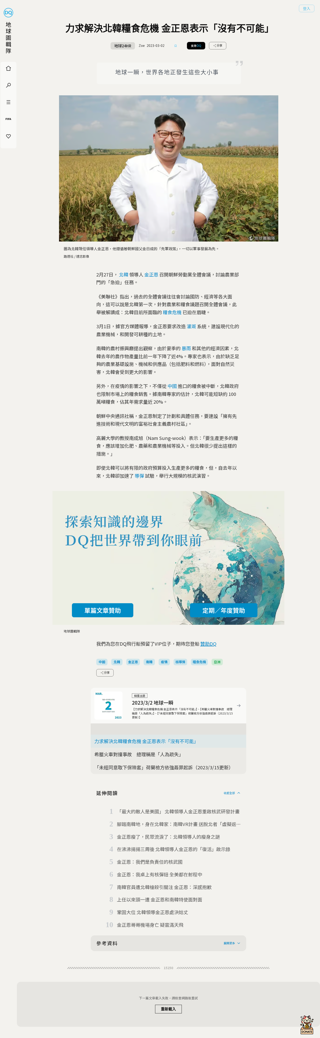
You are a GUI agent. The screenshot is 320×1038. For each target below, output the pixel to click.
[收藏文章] (175, 45)
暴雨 (186, 348)
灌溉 (191, 326)
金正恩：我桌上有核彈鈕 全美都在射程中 (159, 874)
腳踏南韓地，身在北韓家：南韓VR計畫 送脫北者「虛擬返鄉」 (176, 824)
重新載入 (168, 1009)
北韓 (123, 274)
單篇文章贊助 (102, 610)
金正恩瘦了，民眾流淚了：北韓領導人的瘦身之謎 (168, 836)
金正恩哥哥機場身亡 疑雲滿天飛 (150, 924)
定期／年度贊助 (223, 610)
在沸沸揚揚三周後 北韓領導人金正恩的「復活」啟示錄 (173, 849)
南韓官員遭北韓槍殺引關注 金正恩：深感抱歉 (164, 887)
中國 (172, 386)
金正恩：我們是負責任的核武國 (149, 861)
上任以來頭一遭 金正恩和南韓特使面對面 (159, 899)
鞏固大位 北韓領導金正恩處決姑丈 (152, 912)
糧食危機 (172, 312)
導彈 (139, 475)
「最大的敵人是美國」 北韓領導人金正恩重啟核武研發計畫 (178, 811)
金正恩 (151, 274)
